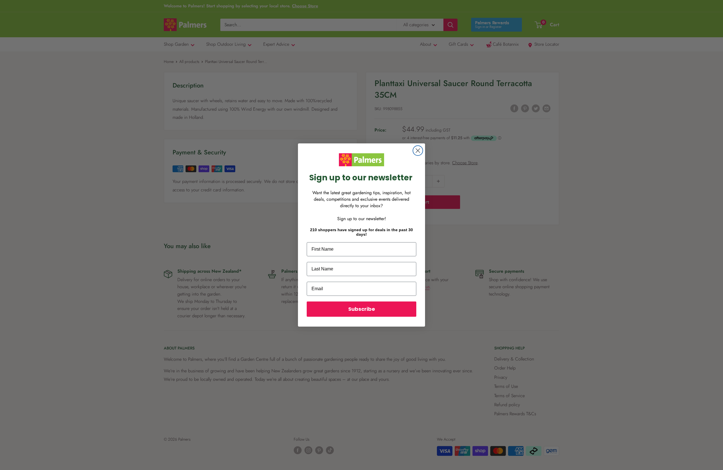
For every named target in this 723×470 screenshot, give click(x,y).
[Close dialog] (418, 151)
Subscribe (361, 308)
